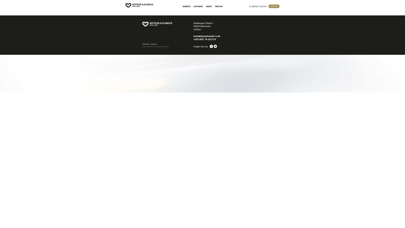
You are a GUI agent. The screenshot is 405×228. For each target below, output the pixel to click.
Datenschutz (146, 44)
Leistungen (198, 6)
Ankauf (209, 6)
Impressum (154, 44)
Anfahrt (197, 29)
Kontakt (274, 6)
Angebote (186, 6)
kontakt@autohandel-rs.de (207, 36)
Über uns (218, 6)
